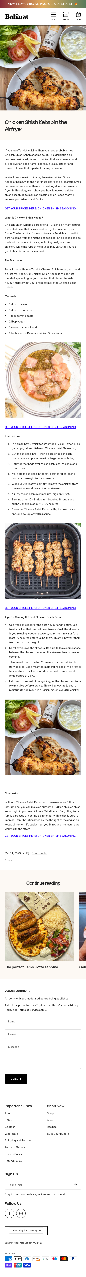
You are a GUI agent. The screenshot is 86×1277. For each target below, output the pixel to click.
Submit (16, 1078)
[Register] (75, 1184)
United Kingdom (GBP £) (24, 1230)
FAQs (8, 1120)
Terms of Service (28, 1009)
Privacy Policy (13, 1154)
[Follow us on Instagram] (20, 1213)
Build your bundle (58, 1133)
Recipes (52, 1126)
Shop (50, 1113)
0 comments (39, 853)
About (8, 1113)
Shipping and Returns (18, 1140)
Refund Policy (13, 1160)
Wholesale (11, 1133)
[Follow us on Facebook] (9, 1213)
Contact (10, 1126)
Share (8, 860)
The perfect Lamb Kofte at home (31, 967)
